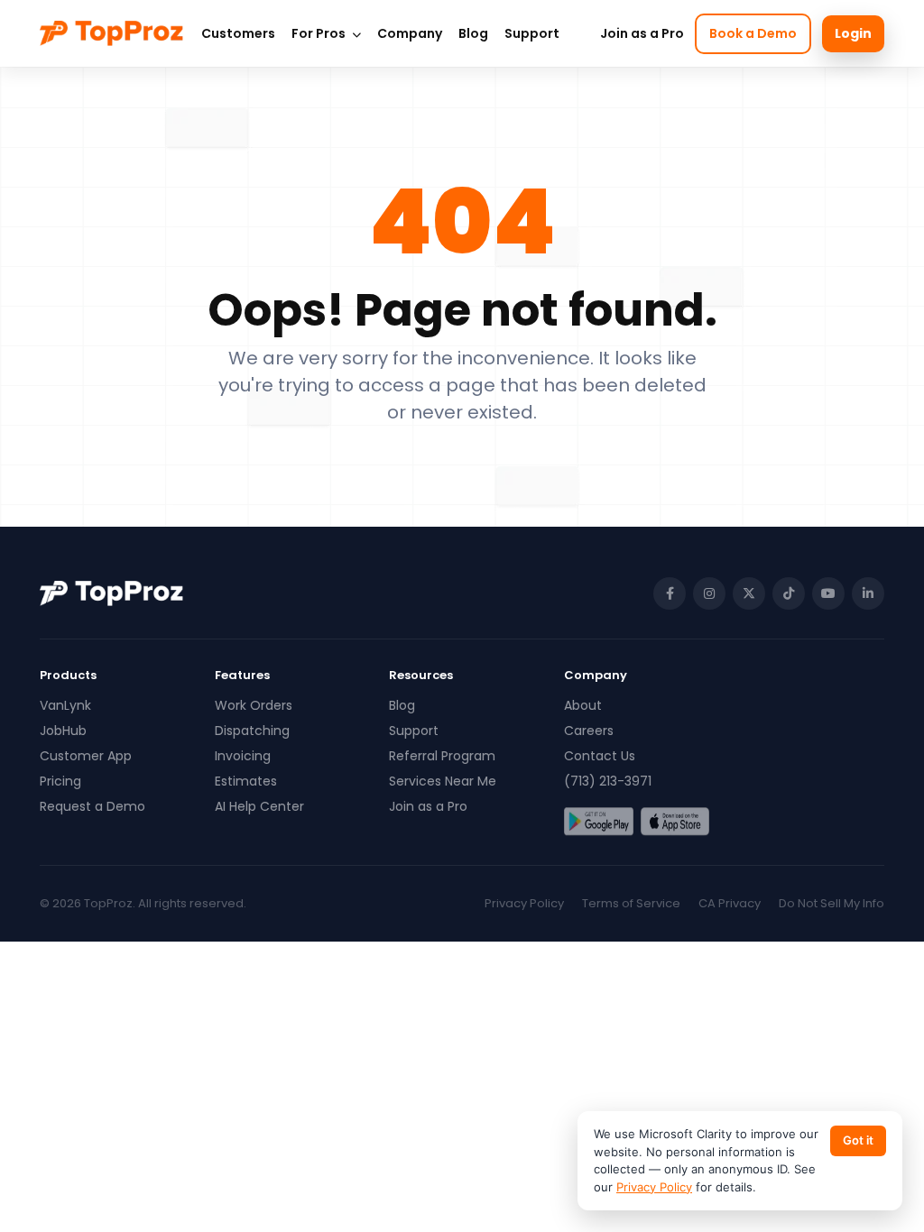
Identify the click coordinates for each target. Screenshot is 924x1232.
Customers (238, 33)
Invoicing (243, 756)
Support (531, 33)
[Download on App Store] (675, 821)
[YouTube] (828, 593)
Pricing (60, 781)
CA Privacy (729, 903)
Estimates (246, 781)
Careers (589, 730)
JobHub (63, 730)
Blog (473, 33)
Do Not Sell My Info (831, 903)
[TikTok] (788, 593)
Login (853, 33)
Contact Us (599, 756)
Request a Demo (92, 806)
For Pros (319, 33)
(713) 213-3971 (607, 781)
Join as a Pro (642, 33)
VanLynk (65, 705)
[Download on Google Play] (598, 821)
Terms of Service (631, 903)
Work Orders (253, 705)
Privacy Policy (524, 903)
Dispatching (252, 730)
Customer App (86, 756)
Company (409, 33)
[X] (749, 593)
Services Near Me (442, 781)
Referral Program (442, 756)
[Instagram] (709, 593)
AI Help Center (259, 806)
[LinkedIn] (868, 593)
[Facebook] (669, 593)
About (583, 705)
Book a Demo (753, 33)
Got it (858, 1140)
